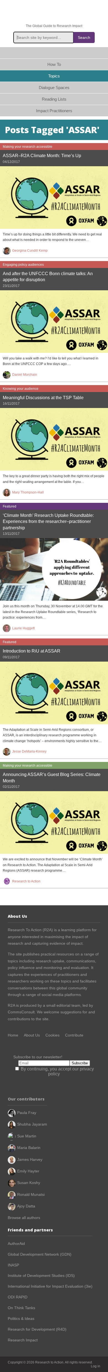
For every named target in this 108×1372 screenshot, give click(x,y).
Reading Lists (54, 99)
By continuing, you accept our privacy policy (57, 1071)
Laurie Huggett (23, 628)
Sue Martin (26, 1136)
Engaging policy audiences (23, 265)
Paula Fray (26, 1112)
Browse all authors (24, 1217)
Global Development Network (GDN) (39, 1254)
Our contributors (26, 1099)
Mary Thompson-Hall (28, 492)
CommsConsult (21, 1012)
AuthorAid (16, 1243)
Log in (95, 1366)
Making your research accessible (27, 147)
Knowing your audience (20, 389)
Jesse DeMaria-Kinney (29, 751)
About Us (32, 1035)
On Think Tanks (21, 1308)
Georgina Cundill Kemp (30, 251)
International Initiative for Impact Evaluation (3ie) (50, 1286)
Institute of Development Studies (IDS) (41, 1275)
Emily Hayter (28, 1171)
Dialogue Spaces (54, 87)
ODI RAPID (17, 1297)
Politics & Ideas (21, 1318)
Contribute (74, 1035)
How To (54, 64)
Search (84, 37)
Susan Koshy (28, 1182)
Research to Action (54, 12)
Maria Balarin (28, 1147)
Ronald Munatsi (31, 1194)
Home (54, 52)
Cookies (52, 1035)
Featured (9, 506)
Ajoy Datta (26, 1206)
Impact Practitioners (54, 110)
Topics (54, 76)
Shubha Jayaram (32, 1124)
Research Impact (23, 1340)
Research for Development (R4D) (37, 1329)
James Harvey (29, 1159)
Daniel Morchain (24, 375)
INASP (13, 1265)
